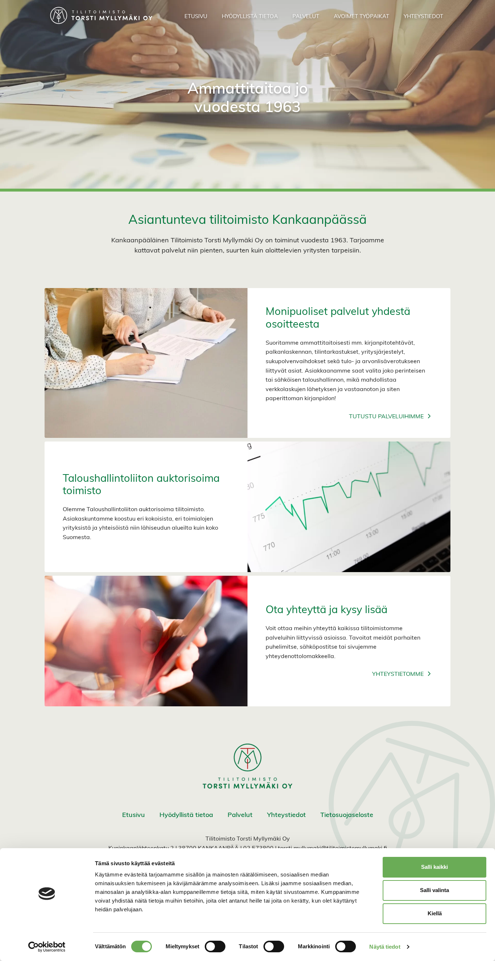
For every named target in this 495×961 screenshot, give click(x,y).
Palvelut (240, 815)
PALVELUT (305, 17)
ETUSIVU (195, 17)
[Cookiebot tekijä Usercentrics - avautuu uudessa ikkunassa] (47, 946)
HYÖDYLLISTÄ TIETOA (250, 17)
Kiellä (435, 913)
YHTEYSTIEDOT (423, 17)
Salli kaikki (434, 867)
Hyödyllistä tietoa (186, 815)
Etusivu (133, 815)
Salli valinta (434, 890)
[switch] (215, 946)
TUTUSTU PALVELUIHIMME (386, 417)
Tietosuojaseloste (346, 815)
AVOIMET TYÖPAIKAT (361, 17)
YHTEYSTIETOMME (398, 674)
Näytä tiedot (384, 947)
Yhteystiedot (286, 815)
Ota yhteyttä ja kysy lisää (326, 610)
